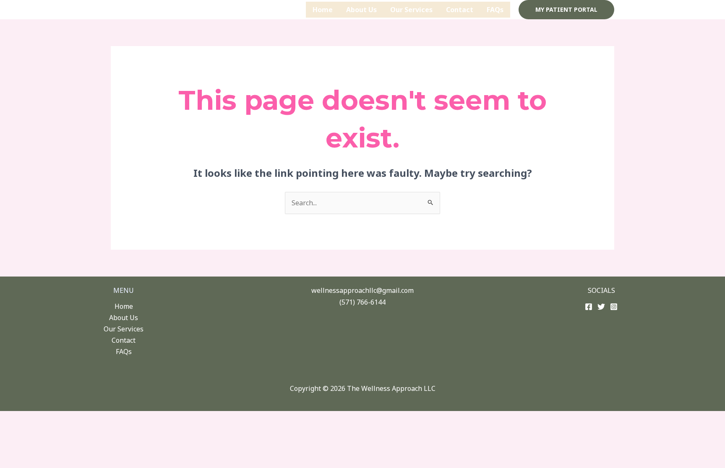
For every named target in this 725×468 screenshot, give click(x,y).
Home (323, 9)
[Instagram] (614, 306)
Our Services (411, 9)
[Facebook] (588, 306)
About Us (361, 9)
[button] (566, 9)
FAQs (495, 9)
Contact (459, 9)
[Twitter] (601, 306)
